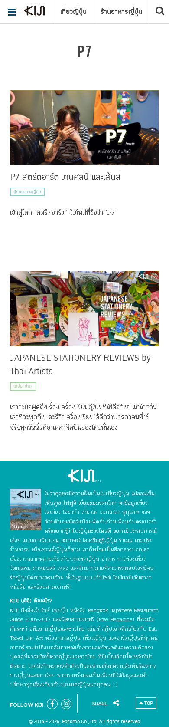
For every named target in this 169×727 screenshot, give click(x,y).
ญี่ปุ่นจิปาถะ (23, 386)
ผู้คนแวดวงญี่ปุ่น (27, 192)
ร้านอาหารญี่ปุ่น (121, 11)
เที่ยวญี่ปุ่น (73, 11)
